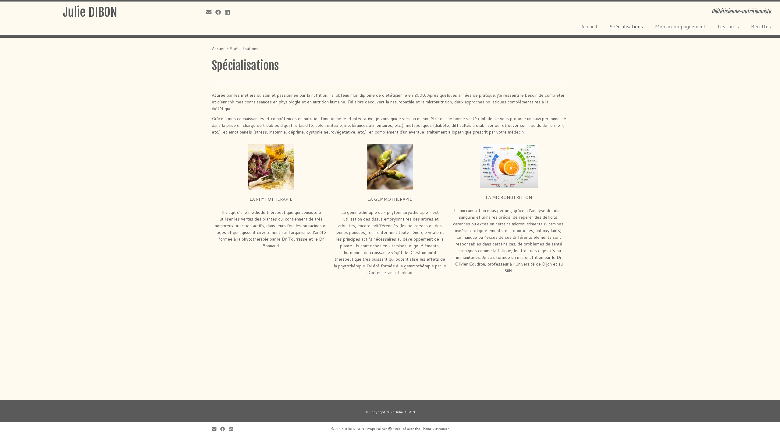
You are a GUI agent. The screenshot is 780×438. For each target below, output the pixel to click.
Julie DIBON (90, 12)
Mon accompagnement (680, 26)
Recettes (761, 26)
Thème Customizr (435, 428)
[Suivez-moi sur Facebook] (220, 12)
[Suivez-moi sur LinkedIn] (229, 12)
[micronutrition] (508, 166)
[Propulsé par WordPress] (390, 428)
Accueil (589, 26)
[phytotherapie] (271, 166)
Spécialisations (626, 26)
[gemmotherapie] (390, 166)
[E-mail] (210, 12)
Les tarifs (728, 26)
